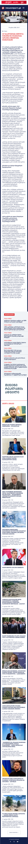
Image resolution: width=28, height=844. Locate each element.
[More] (21, 307)
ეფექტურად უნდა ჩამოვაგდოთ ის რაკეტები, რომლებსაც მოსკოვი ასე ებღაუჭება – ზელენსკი (13, 780)
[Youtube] (17, 841)
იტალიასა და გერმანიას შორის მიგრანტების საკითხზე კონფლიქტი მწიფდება (14, 336)
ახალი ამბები (8, 318)
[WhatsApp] (10, 307)
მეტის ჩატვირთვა (13, 832)
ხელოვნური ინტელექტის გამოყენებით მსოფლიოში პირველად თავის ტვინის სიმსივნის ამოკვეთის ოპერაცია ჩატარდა (14, 532)
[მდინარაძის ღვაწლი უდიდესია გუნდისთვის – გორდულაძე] (14, 414)
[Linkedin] (14, 307)
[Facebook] (3, 307)
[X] (7, 307)
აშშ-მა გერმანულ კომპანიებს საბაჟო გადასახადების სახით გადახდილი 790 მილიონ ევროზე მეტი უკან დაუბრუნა (14, 328)
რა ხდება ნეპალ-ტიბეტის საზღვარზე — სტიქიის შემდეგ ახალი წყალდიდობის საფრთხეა (13, 815)
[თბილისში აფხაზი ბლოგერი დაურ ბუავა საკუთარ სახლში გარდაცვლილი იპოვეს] (14, 446)
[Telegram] (17, 307)
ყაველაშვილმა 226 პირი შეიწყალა (13, 567)
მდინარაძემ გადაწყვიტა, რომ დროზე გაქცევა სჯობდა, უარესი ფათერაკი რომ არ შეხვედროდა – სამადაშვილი (14, 672)
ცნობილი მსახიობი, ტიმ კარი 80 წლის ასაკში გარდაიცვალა (14, 358)
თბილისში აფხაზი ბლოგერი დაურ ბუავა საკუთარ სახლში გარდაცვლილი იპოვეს (13, 458)
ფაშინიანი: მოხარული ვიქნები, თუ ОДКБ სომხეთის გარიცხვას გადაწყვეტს (15, 321)
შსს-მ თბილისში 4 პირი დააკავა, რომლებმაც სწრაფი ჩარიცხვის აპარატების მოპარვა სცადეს (13, 352)
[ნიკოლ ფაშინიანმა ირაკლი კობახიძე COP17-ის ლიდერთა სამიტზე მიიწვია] (14, 625)
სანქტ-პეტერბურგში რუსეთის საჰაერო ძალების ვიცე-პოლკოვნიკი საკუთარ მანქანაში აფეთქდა (13, 707)
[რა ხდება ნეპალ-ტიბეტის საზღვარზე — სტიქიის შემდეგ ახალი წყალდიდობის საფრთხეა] (14, 803)
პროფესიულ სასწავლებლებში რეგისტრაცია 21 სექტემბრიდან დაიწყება (15, 374)
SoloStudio (17, 839)
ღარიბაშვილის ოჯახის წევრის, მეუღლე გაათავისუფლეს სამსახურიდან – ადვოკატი (15, 344)
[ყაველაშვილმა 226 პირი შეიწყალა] (14, 557)
